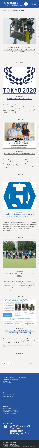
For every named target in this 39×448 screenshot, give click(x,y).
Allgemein (11, 47)
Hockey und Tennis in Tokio (19, 98)
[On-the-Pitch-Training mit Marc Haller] (19, 254)
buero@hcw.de (10, 396)
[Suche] (31, 4)
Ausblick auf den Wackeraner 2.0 (19, 153)
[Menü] (35, 4)
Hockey (18, 47)
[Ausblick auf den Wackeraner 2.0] (19, 135)
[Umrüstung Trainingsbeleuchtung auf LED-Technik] (19, 31)
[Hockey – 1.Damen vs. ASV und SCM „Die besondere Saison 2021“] (19, 195)
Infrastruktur (26, 47)
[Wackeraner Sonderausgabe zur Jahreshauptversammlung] (19, 312)
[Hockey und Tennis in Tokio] (19, 80)
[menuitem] (31, 4)
